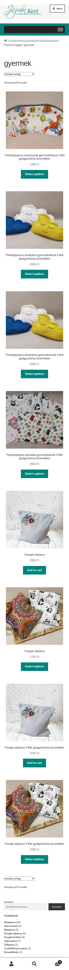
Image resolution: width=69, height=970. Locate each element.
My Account (11, 964)
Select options (34, 174)
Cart (53, 961)
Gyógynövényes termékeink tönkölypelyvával (33, 40)
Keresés (8, 902)
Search (34, 964)
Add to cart (34, 570)
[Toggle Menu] (60, 29)
